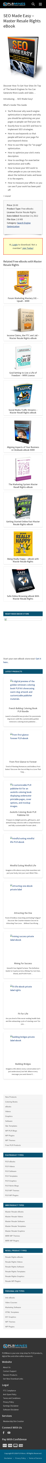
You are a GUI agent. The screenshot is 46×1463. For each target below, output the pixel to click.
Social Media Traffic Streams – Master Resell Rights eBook (23, 411)
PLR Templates (11, 1176)
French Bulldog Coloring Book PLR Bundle (23, 710)
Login (15, 244)
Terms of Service (35, 1458)
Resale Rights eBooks (14, 1257)
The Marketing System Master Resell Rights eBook (23, 486)
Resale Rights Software (14, 1267)
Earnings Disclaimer (11, 1406)
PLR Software (10, 1171)
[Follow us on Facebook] (4, 1433)
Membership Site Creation (13, 1421)
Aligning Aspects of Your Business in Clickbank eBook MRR (23, 448)
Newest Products (10, 1375)
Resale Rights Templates (15, 1272)
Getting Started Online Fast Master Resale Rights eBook (23, 523)
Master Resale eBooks (14, 1212)
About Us (6, 1367)
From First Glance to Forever (23, 761)
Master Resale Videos (14, 1217)
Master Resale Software (15, 1221)
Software (8, 1121)
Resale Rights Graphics (14, 1276)
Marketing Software (13, 1307)
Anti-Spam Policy (9, 1394)
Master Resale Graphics (15, 1231)
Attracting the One (23, 912)
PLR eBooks (10, 1162)
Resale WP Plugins (13, 1281)
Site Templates (11, 1126)
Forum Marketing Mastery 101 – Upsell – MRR (23, 299)
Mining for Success (23, 963)
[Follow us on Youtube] (9, 1433)
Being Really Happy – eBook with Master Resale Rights (23, 560)
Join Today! (27, 248)
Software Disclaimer (11, 1409)
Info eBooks (10, 1298)
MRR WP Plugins (12, 1241)
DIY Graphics (10, 1317)
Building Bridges (23, 1063)
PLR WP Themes (12, 1191)
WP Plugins (9, 1136)
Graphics (9, 1116)
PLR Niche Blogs (12, 1186)
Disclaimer (8, 1458)
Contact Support (9, 1371)
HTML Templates (12, 1312)
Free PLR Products (13, 1145)
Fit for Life (23, 1013)
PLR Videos (10, 1166)
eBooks (8, 1107)
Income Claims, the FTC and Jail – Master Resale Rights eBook (23, 337)
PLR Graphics (10, 1181)
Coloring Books (11, 1102)
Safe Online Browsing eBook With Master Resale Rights (23, 597)
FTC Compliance (9, 1390)
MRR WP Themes (12, 1236)
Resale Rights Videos (13, 1262)
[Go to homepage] (16, 4)
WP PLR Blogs (11, 1131)
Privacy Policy (8, 1402)
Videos (8, 1111)
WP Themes (10, 1140)
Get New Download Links (13, 1379)
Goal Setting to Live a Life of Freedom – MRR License (23, 374)
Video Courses (11, 1303)
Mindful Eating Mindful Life (23, 865)
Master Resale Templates (15, 1226)
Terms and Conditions (11, 1398)
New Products (10, 1097)
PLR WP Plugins (11, 1195)
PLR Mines (22, 1453)
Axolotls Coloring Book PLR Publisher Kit (23, 814)
